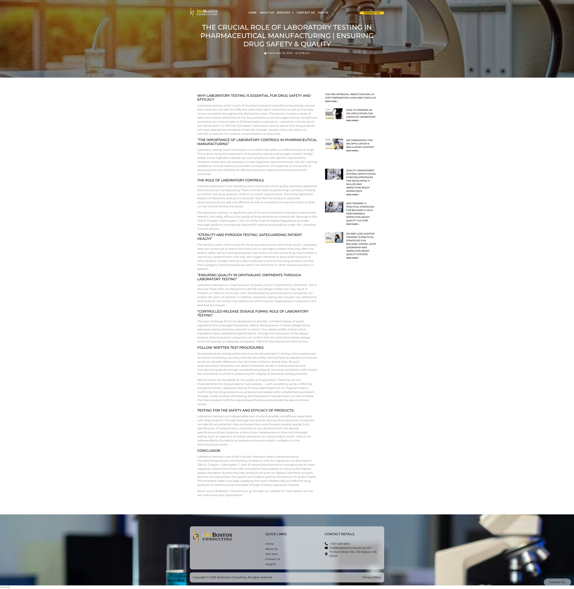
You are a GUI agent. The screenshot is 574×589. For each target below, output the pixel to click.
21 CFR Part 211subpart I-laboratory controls (250, 125)
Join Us (323, 12)
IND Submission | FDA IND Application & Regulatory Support (360, 143)
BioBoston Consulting (230, 491)
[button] (371, 13)
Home (253, 12)
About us (267, 12)
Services (283, 12)
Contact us (306, 12)
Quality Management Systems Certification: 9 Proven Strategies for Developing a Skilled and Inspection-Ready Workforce (361, 180)
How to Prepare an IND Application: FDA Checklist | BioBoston (360, 113)
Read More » (331, 101)
